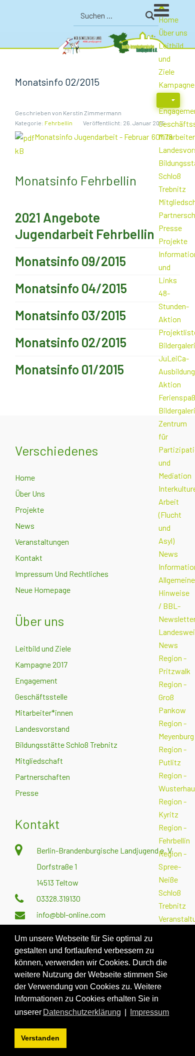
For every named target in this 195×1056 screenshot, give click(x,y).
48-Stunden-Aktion (173, 306)
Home (25, 477)
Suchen (149, 15)
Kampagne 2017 (41, 664)
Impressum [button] (149, 1012)
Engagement (36, 680)
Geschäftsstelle (41, 696)
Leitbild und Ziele (43, 648)
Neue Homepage (42, 589)
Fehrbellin (58, 122)
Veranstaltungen (42, 541)
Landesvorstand (42, 728)
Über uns (173, 32)
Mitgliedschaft (39, 760)
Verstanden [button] (40, 1038)
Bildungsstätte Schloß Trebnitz (66, 744)
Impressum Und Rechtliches (61, 573)
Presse (170, 228)
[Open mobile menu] (174, 14)
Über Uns (30, 493)
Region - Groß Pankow (172, 697)
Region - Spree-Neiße (172, 866)
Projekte (173, 241)
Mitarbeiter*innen (44, 712)
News (168, 553)
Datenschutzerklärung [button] (82, 1012)
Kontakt (28, 557)
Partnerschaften (42, 776)
